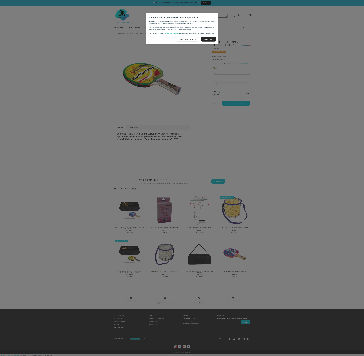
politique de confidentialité (172, 33)
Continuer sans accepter (187, 39)
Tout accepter (208, 39)
